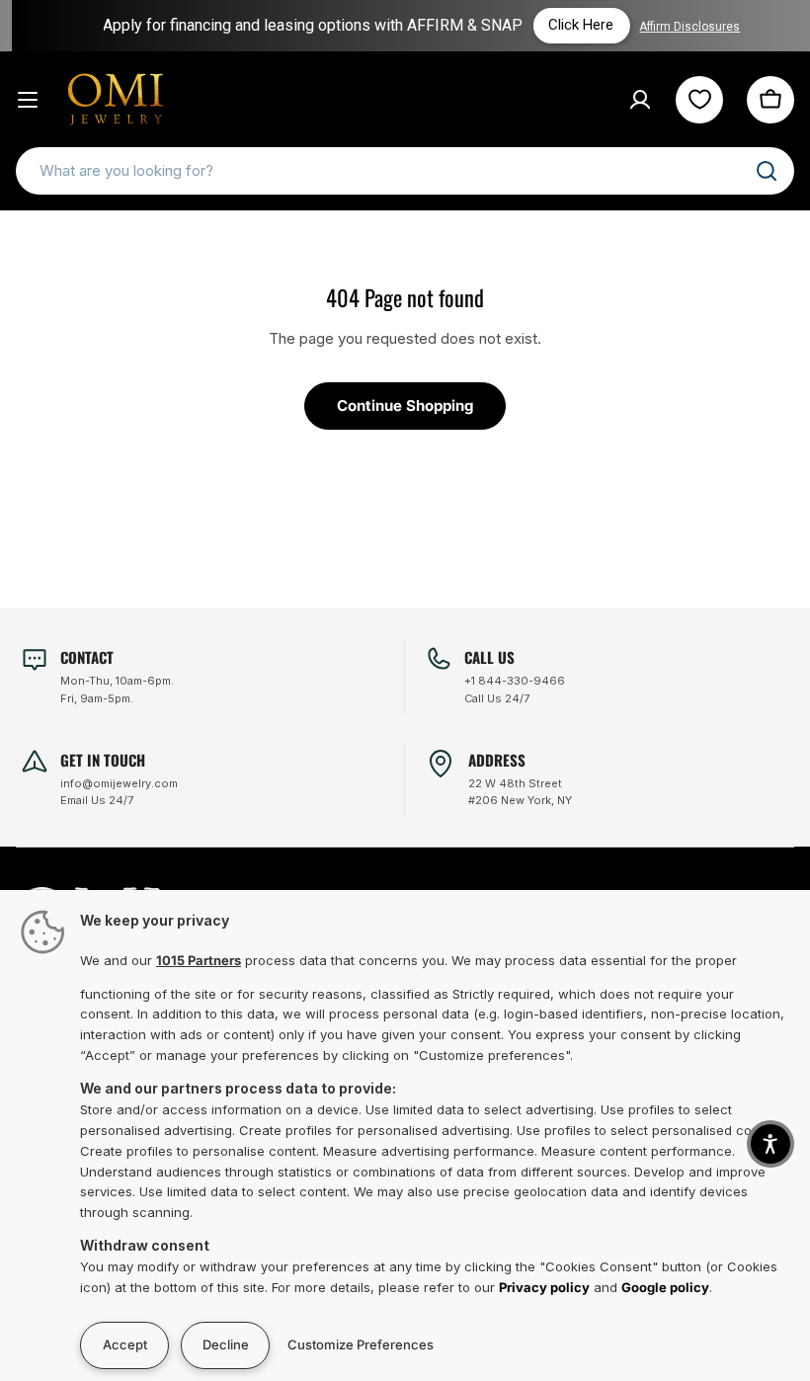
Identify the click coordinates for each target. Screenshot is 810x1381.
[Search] (766, 171)
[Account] (640, 100)
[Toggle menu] (28, 100)
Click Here (574, 25)
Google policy (665, 1287)
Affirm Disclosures (682, 27)
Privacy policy (544, 1287)
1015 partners (198, 960)
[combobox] (405, 171)
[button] (770, 1144)
